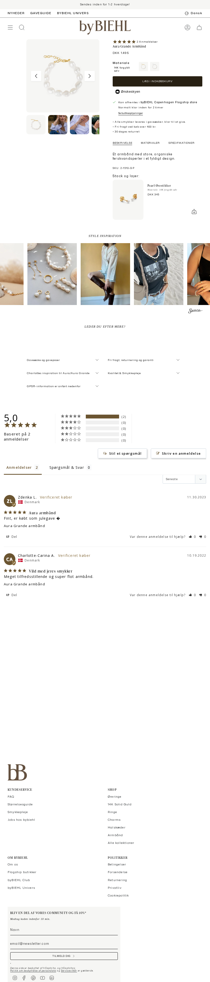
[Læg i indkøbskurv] (194, 211)
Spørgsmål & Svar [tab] (66, 467)
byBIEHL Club (19, 880)
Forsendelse (118, 872)
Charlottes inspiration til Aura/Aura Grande (58, 373)
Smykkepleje (18, 812)
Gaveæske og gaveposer (43, 360)
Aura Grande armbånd (24, 525)
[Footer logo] (17, 772)
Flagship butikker (22, 872)
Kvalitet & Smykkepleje (124, 373)
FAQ (11, 797)
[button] (52, 274)
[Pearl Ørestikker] (128, 200)
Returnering (117, 880)
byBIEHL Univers (21, 888)
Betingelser (117, 864)
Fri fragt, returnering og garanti (131, 360)
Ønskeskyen (130, 91)
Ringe (112, 812)
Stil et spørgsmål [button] (125, 453)
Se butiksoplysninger (130, 113)
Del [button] (13, 537)
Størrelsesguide (20, 804)
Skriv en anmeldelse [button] (181, 453)
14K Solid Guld (120, 804)
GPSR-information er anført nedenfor (54, 386)
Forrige (36, 76)
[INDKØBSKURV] (199, 28)
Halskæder (116, 827)
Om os (13, 864)
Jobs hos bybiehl (21, 820)
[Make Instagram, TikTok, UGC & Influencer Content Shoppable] (195, 311)
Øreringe (115, 797)
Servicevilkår (69, 970)
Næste (90, 76)
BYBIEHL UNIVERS (73, 13)
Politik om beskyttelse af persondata (33, 970)
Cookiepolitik (118, 895)
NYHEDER (16, 13)
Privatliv (115, 888)
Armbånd (115, 835)
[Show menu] (10, 28)
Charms (114, 820)
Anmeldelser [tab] (19, 467)
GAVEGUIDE (40, 13)
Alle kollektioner (121, 843)
